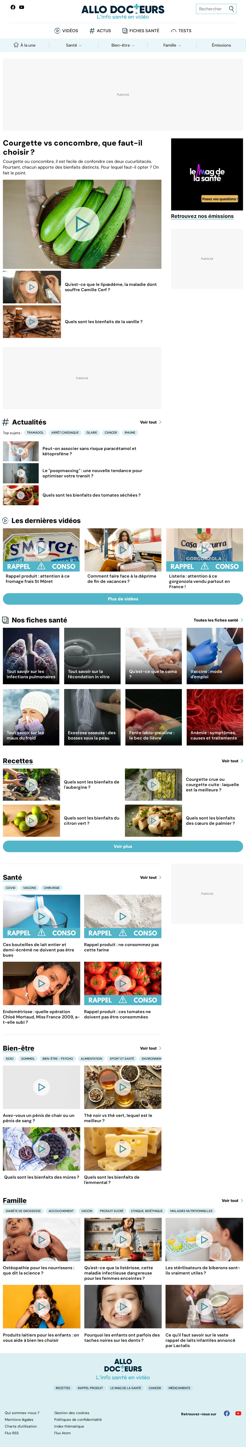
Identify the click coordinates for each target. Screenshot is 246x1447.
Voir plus (123, 846)
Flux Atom (62, 1433)
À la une (28, 45)
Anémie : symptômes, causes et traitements (214, 735)
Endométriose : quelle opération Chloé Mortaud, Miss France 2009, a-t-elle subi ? (41, 1017)
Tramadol (35, 433)
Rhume (130, 433)
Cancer (111, 433)
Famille (169, 45)
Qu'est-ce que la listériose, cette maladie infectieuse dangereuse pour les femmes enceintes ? (118, 1273)
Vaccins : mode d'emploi (206, 674)
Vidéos (70, 31)
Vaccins (29, 888)
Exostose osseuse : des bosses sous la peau (92, 735)
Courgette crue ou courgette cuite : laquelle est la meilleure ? (212, 784)
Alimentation (91, 1059)
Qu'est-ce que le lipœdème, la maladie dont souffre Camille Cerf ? (111, 287)
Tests (184, 31)
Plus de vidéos (123, 599)
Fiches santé (144, 31)
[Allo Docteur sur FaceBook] (13, 7)
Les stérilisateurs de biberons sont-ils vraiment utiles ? (203, 1270)
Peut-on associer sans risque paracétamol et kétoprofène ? (89, 451)
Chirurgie (52, 888)
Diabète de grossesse (23, 1211)
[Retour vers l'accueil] (123, 11)
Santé (71, 45)
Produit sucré (111, 1211)
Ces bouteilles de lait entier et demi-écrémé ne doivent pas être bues (38, 950)
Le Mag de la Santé (126, 1388)
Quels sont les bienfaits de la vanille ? (104, 322)
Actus (104, 31)
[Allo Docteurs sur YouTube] (21, 7)
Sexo (9, 1059)
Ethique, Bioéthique (147, 1211)
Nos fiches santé (39, 620)
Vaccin (86, 1211)
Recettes (18, 761)
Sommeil (28, 1059)
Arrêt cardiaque (65, 433)
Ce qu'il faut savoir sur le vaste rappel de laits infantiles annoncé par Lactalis (200, 1340)
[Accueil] (123, 1369)
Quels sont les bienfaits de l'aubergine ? (91, 784)
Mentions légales (19, 1419)
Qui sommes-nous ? (22, 1412)
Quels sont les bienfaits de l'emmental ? (112, 1179)
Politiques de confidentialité (78, 1419)
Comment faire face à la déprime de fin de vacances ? (121, 578)
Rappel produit (90, 1388)
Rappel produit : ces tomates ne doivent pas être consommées (117, 1014)
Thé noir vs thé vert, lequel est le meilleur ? (118, 1118)
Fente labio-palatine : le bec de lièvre (151, 735)
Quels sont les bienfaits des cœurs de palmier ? (210, 820)
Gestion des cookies (71, 1412)
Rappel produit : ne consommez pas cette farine (121, 947)
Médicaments (179, 1388)
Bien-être (120, 45)
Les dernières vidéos (46, 520)
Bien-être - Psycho (58, 1059)
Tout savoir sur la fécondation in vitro (89, 674)
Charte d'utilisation (21, 1426)
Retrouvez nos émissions (202, 216)
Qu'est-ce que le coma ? (153, 674)
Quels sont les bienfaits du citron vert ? (91, 820)
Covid (10, 888)
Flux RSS (12, 1433)
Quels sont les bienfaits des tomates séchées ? (92, 495)
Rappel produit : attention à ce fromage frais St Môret (38, 578)
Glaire (91, 433)
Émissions (221, 45)
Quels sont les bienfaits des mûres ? (41, 1177)
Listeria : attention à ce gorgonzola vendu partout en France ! (199, 581)
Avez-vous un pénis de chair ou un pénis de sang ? (38, 1118)
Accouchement (61, 1211)
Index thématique (69, 1426)
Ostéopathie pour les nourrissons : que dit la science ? (38, 1270)
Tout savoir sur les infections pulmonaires (31, 674)
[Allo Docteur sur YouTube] (238, 1413)
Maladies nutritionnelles (191, 1211)
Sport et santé (122, 1059)
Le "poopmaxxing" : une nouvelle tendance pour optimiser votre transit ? (92, 473)
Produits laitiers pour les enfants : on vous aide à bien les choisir (41, 1337)
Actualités (29, 422)
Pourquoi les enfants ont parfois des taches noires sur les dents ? (122, 1337)
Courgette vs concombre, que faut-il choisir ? (72, 147)
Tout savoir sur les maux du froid (25, 735)
